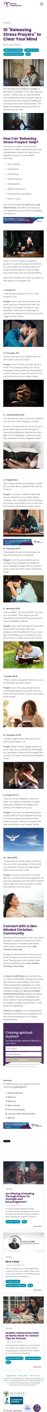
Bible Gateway (14, 1105)
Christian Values (31, 50)
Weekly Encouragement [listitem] (16, 1285)
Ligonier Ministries (15, 1093)
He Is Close (12, 1261)
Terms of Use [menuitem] (35, 1376)
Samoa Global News (16, 1109)
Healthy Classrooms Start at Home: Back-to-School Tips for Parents (22, 1335)
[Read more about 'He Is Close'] (23, 1242)
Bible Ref (11, 1118)
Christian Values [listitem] (13, 1222)
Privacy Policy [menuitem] (23, 1376)
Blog (28, 54)
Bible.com (12, 1097)
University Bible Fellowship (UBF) (21, 1114)
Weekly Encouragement (13, 54)
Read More (37, 1226)
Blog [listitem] (24, 1222)
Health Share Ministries (13, 50)
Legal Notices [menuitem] (11, 1376)
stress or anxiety (28, 88)
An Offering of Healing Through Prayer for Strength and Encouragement (19, 1198)
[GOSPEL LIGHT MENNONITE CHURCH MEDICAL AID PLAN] (12, 1410)
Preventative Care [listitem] (33, 1358)
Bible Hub (12, 1101)
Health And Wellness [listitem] (15, 1358)
